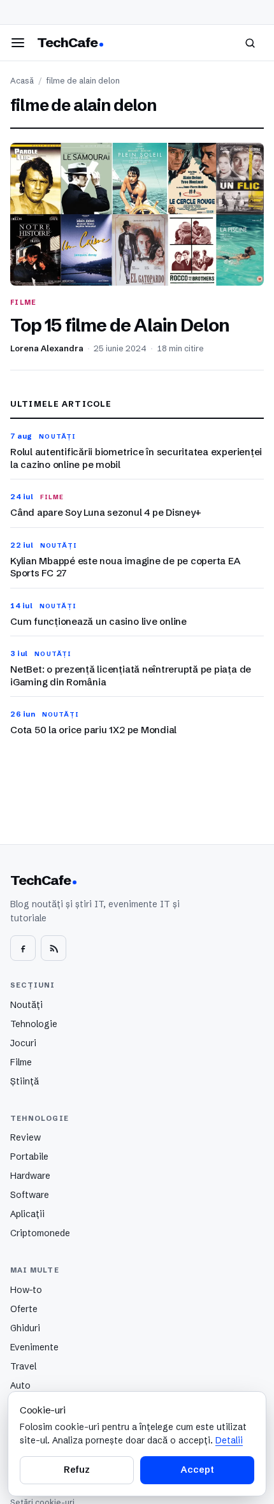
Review (25, 1137)
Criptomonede (40, 1233)
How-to (26, 1290)
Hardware (30, 1175)
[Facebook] (23, 948)
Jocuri (23, 1043)
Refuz (76, 1469)
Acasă (22, 80)
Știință (24, 1081)
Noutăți (26, 1005)
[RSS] (53, 948)
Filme (21, 1062)
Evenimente (34, 1347)
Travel (23, 1366)
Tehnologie (33, 1024)
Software (29, 1195)
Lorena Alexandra (46, 348)
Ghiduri (25, 1328)
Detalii (229, 1440)
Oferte (24, 1309)
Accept (196, 1469)
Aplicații (27, 1214)
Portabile (29, 1156)
